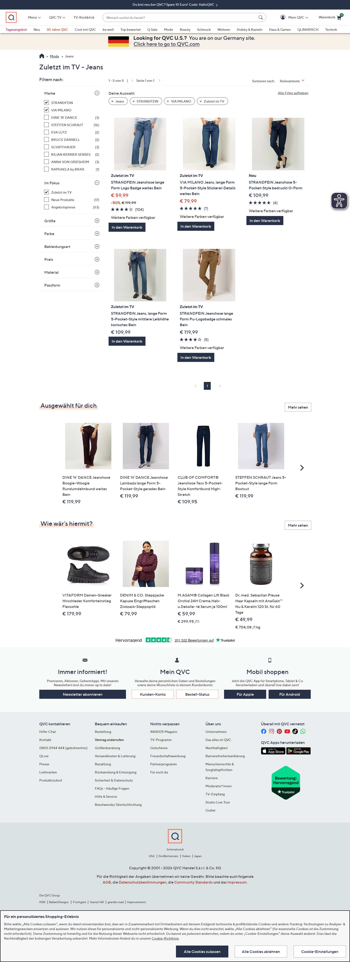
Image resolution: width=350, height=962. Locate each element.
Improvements (136, 902)
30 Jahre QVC (57, 29)
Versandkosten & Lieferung (115, 756)
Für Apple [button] (245, 694)
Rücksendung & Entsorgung (115, 772)
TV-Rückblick (84, 17)
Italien (186, 856)
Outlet (210, 810)
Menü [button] (32, 17)
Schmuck (204, 29)
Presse (44, 764)
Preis (48, 259)
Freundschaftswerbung (167, 756)
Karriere (211, 778)
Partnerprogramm (163, 764)
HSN (42, 902)
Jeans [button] (119, 101)
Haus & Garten (280, 29)
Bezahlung (103, 764)
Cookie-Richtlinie (165, 938)
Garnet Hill (97, 902)
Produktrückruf (50, 780)
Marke (49, 93)
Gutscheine (159, 748)
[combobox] (179, 17)
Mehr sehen (298, 407)
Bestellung (103, 732)
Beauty (185, 29)
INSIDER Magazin (163, 732)
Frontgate (79, 902)
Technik (331, 29)
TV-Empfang (215, 794)
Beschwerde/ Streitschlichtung (118, 805)
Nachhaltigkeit (216, 748)
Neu (37, 29)
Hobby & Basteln (249, 29)
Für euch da (159, 772)
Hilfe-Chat (47, 732)
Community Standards (193, 882)
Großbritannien (168, 856)
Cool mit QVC (85, 29)
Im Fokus (52, 182)
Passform (52, 285)
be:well (108, 29)
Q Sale (152, 29)
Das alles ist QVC (218, 740)
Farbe (49, 233)
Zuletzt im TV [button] (213, 101)
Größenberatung (107, 748)
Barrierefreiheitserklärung (225, 756)
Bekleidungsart (57, 246)
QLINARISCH (308, 29)
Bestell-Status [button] (197, 694)
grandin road (116, 902)
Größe (49, 220)
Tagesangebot (16, 29)
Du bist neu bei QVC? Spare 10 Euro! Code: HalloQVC (174, 4)
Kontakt (45, 740)
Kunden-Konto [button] (153, 694)
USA (152, 856)
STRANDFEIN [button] (147, 101)
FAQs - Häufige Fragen (112, 788)
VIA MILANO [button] (180, 101)
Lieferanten (48, 772)
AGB (107, 882)
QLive (44, 756)
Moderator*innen (218, 786)
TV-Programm (161, 740)
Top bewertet (130, 29)
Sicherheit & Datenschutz (114, 780)
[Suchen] (261, 17)
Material (51, 272)
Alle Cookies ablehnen (261, 951)
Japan (198, 856)
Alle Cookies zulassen (202, 951)
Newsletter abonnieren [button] (82, 694)
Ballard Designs (59, 902)
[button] (289, 17)
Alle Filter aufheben (293, 93)
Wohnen (223, 29)
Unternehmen (216, 732)
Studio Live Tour (217, 802)
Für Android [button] (289, 694)
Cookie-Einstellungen (319, 951)
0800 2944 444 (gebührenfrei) (63, 748)
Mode (168, 29)
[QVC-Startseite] (42, 56)
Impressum (237, 882)
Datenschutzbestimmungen (142, 882)
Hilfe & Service (106, 796)
